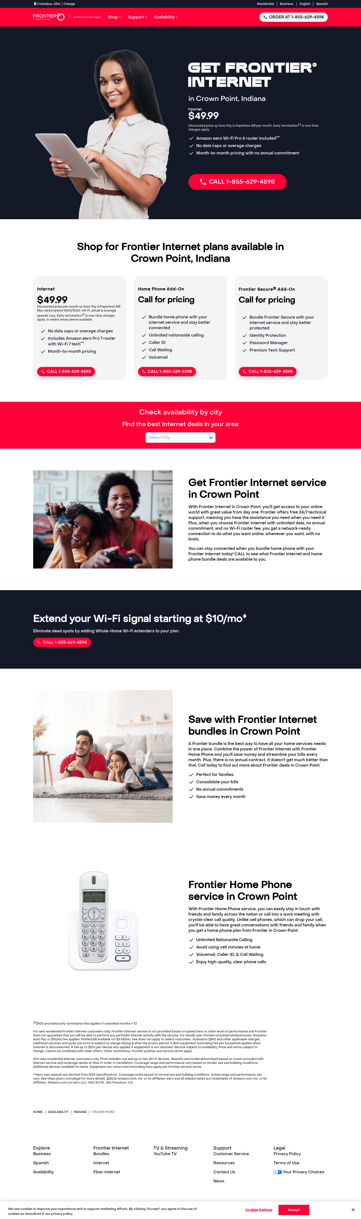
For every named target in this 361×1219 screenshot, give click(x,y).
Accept (294, 1210)
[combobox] (175, 438)
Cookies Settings (258, 1210)
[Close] (353, 1209)
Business (286, 4)
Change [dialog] (69, 4)
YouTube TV (165, 1153)
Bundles (101, 1153)
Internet (101, 1162)
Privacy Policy (287, 1153)
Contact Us (224, 1172)
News (218, 1181)
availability (58, 1112)
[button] (211, 437)
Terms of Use (286, 1162)
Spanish (322, 4)
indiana (80, 1112)
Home (38, 1112)
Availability (43, 1172)
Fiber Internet (106, 1172)
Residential (265, 4)
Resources (224, 1162)
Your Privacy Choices (303, 1172)
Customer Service (231, 1153)
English (305, 4)
